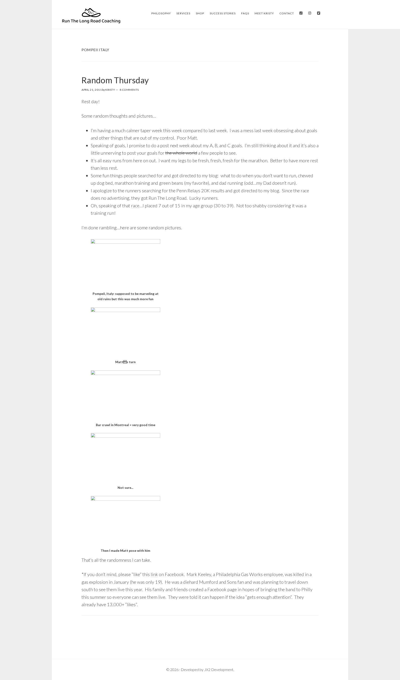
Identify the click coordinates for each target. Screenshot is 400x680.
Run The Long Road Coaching (91, 15)
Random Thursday (115, 80)
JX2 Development (218, 669)
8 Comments (129, 89)
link (154, 574)
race (135, 205)
